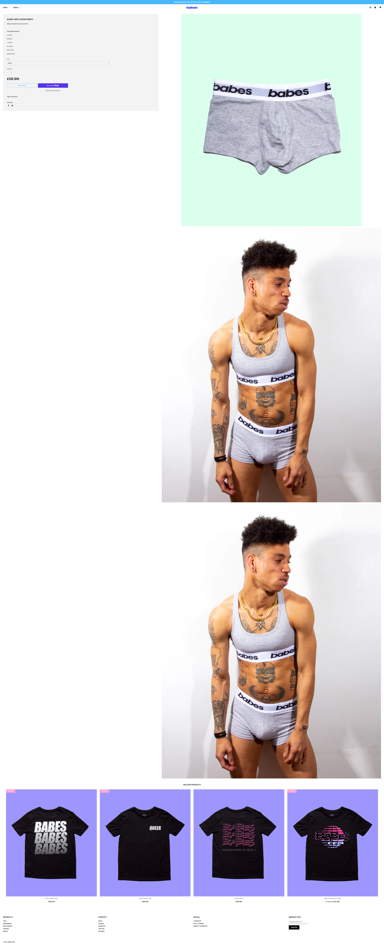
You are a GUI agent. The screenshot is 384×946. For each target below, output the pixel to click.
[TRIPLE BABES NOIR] (51, 842)
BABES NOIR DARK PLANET (332, 898)
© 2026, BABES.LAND (9, 942)
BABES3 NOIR (238, 898)
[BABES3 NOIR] (239, 842)
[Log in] (375, 7)
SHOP (5, 7)
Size (8, 59)
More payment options (53, 90)
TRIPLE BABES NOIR (51, 898)
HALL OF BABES (199, 923)
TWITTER (101, 928)
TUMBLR (101, 923)
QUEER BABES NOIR (145, 898)
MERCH (5, 931)
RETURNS (101, 931)
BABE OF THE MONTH (201, 926)
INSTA (100, 921)
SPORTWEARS (7, 926)
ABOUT (16, 7)
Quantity (9, 69)
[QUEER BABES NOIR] (145, 842)
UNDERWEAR (7, 923)
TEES (4, 921)
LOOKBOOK (197, 921)
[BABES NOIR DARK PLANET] (332, 842)
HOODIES (6, 928)
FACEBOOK (101, 926)
